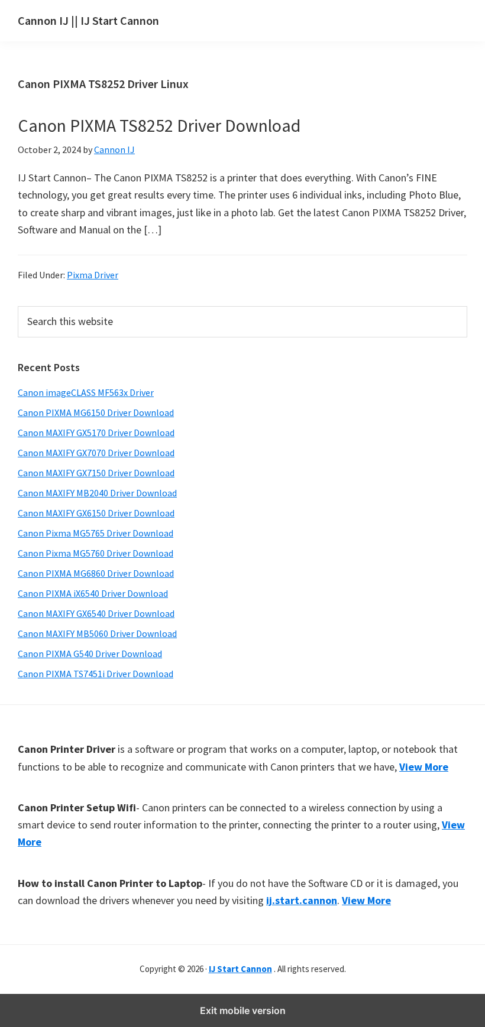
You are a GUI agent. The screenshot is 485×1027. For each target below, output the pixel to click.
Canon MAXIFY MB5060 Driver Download (97, 633)
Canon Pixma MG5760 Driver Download (95, 553)
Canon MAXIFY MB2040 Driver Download (97, 493)
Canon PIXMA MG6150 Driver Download (96, 412)
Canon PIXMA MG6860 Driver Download (96, 573)
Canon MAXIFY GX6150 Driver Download (96, 513)
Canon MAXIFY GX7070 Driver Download (96, 453)
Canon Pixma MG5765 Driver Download (95, 533)
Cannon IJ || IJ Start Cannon (88, 20)
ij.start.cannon (301, 900)
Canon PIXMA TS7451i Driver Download (95, 674)
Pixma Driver (92, 275)
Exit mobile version (243, 1010)
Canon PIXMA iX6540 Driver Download (93, 593)
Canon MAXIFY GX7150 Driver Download (96, 473)
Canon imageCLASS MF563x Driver (86, 392)
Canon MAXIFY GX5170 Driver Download (96, 432)
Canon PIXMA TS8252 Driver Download (159, 125)
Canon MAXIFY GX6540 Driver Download (96, 613)
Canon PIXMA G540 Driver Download (90, 653)
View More (423, 767)
